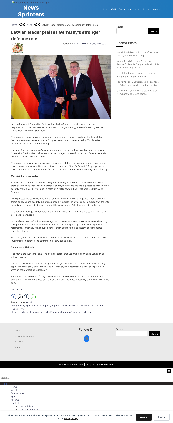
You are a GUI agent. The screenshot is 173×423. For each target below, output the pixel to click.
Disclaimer (19, 341)
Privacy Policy (25, 406)
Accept (143, 417)
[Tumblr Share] (26, 296)
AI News (146, 9)
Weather (18, 330)
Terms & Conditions (24, 336)
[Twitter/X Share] (20, 296)
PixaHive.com (106, 364)
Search (119, 26)
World (113, 9)
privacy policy (71, 418)
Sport (137, 9)
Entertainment (125, 9)
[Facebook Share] (13, 296)
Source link (16, 289)
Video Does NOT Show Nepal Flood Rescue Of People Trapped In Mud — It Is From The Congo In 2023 (138, 64)
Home (105, 9)
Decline (161, 417)
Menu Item (9, 383)
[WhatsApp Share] (33, 296)
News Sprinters (31, 11)
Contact (156, 9)
